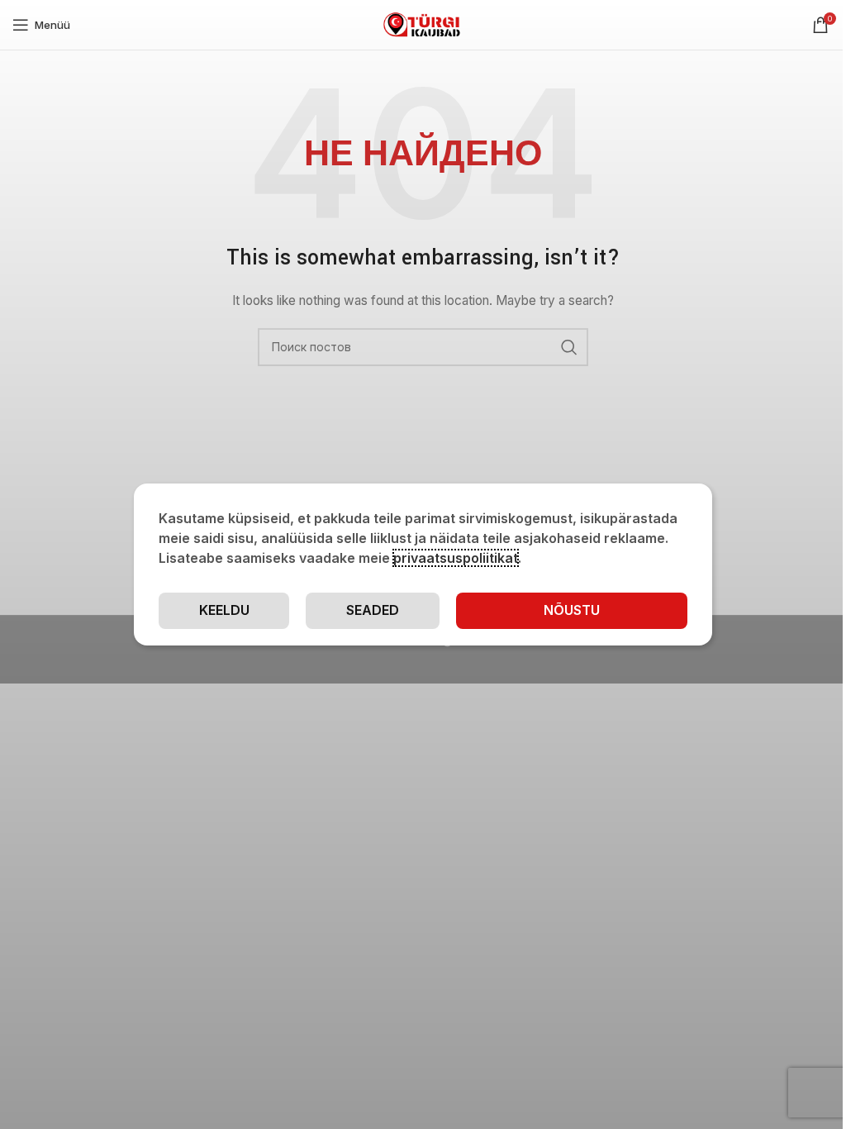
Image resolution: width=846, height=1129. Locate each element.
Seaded (372, 610)
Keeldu (224, 610)
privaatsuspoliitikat (455, 558)
